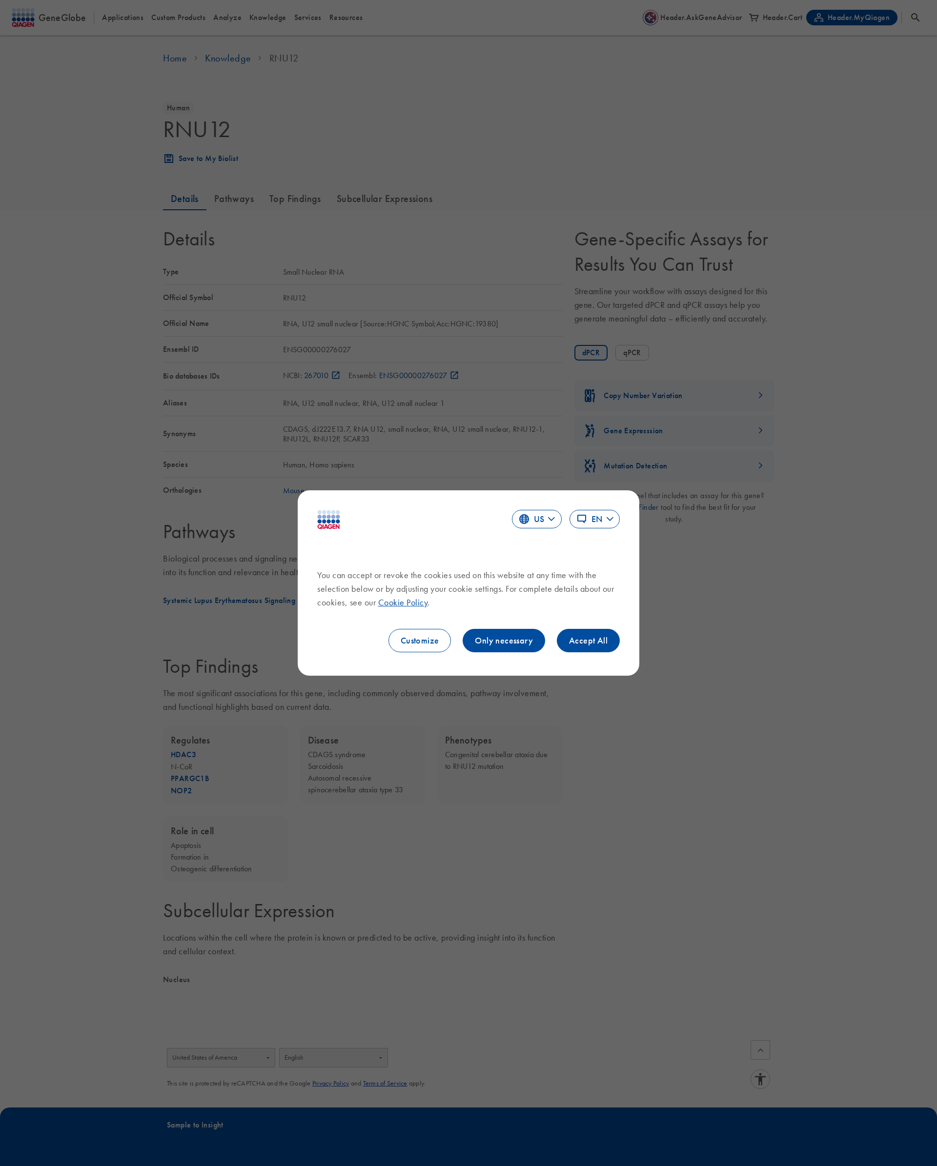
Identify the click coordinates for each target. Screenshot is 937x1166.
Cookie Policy (403, 602)
